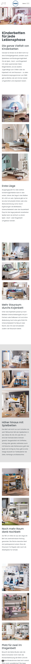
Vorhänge (9, 455)
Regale (14, 547)
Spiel (8, 61)
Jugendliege (6, 70)
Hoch (13, 61)
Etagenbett (23, 61)
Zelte (3, 455)
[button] (3, 661)
